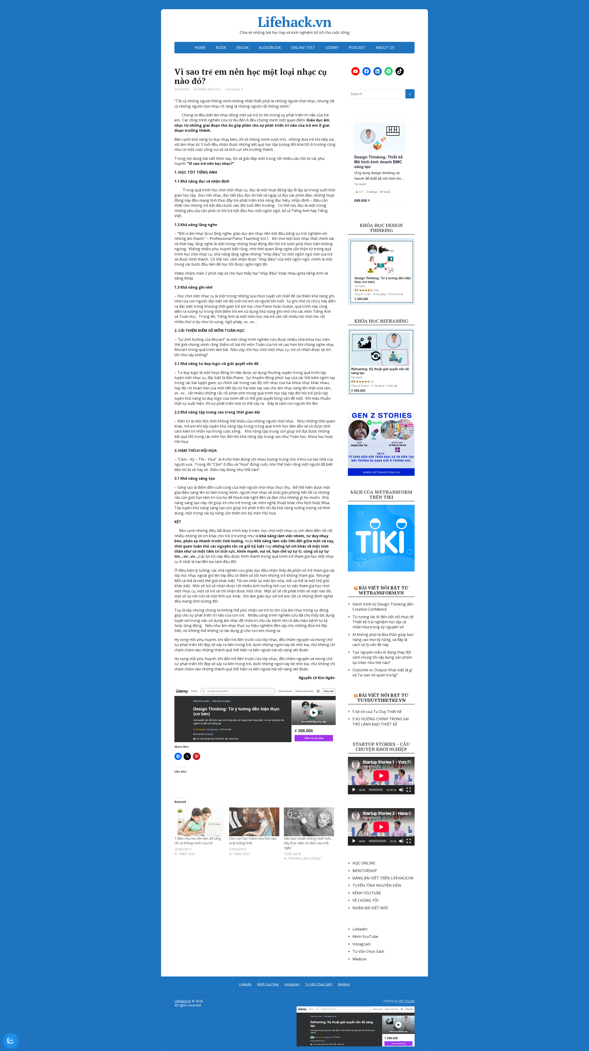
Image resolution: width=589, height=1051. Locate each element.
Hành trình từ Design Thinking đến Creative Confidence (382, 607)
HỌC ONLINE (363, 863)
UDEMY (331, 47)
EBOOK (242, 47)
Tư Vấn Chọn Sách (368, 951)
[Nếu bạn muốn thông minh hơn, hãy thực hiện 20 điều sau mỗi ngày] (309, 821)
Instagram (361, 944)
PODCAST (357, 47)
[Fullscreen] (408, 789)
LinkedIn (359, 929)
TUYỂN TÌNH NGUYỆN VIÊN (376, 885)
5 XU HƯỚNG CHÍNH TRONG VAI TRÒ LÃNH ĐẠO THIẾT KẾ (380, 721)
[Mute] (401, 789)
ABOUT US (385, 47)
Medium (359, 959)
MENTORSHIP (364, 870)
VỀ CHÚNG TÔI (365, 900)
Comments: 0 (234, 89)
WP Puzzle (407, 1001)
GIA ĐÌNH (200, 89)
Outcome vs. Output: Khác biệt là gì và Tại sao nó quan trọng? (382, 672)
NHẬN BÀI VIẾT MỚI (370, 907)
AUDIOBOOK (270, 47)
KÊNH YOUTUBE (366, 893)
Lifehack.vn (295, 22)
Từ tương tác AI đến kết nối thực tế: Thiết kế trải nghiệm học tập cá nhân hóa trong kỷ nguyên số (383, 622)
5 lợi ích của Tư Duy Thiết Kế (376, 711)
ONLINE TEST (303, 47)
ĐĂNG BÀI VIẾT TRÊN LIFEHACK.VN (382, 878)
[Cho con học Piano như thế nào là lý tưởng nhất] (254, 821)
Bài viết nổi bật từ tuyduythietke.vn (382, 697)
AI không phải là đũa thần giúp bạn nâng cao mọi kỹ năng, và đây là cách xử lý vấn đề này (382, 639)
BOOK (221, 47)
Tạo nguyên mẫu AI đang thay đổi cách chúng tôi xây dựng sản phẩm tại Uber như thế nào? (382, 657)
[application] (381, 775)
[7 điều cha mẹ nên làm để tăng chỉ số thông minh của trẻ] (199, 821)
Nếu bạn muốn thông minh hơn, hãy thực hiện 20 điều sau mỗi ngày (308, 843)
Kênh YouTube (365, 936)
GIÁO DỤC (214, 89)
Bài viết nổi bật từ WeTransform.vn (383, 590)
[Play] (354, 789)
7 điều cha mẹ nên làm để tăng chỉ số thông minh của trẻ (197, 840)
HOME (200, 47)
